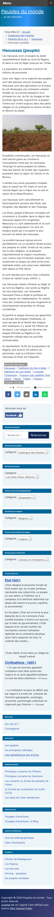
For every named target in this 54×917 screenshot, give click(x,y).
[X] (17, 394)
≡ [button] (51, 2)
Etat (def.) (13, 580)
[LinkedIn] (36, 394)
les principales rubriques (19, 750)
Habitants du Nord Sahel (32, 368)
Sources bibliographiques (19, 837)
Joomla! (5, 904)
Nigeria (38, 378)
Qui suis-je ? (12, 723)
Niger (27, 378)
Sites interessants (15, 842)
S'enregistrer (12, 728)
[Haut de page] (49, 911)
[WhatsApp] (45, 394)
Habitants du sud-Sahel (17, 371)
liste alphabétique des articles (22, 754)
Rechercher (40, 435)
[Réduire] (10, 387)
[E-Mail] (27, 394)
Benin (18, 378)
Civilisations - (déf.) (20, 662)
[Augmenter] (13, 387)
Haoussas (10, 368)
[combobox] (16, 435)
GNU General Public (21, 908)
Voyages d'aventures (17, 816)
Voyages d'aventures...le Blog (21, 821)
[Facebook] (8, 394)
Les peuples (11, 745)
